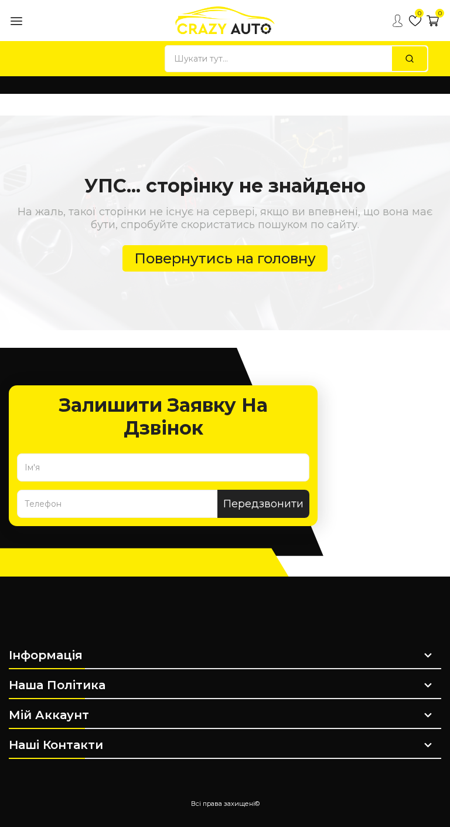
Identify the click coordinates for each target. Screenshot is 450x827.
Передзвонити (263, 503)
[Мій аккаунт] (397, 20)
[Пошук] (409, 58)
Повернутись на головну (225, 258)
